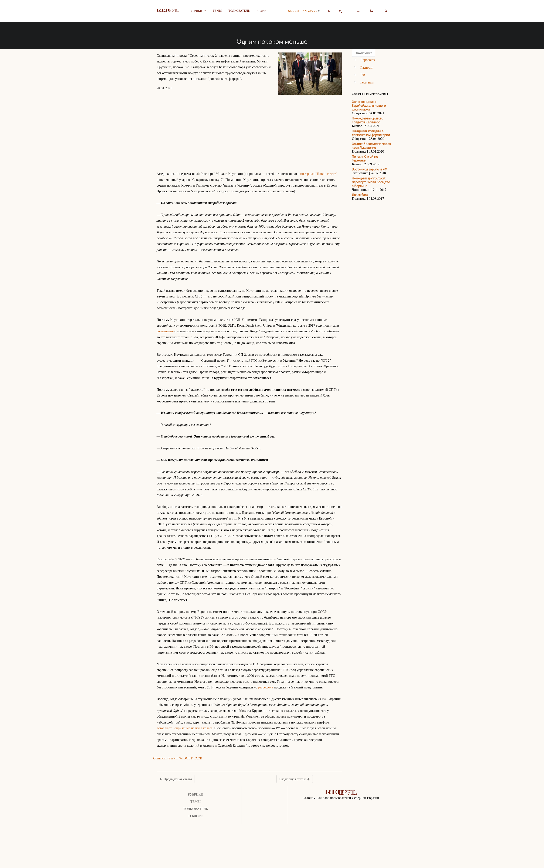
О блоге (195, 816)
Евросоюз (367, 59)
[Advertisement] (249, 128)
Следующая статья (292, 779)
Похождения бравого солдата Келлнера (367, 120)
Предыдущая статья (177, 779)
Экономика (363, 52)
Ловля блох (360, 195)
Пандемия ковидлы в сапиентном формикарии (371, 133)
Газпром (366, 67)
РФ (362, 74)
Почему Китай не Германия (365, 158)
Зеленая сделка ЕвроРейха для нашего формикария (369, 105)
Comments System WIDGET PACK (178, 758)
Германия (367, 82)
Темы (217, 10)
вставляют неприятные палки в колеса (184, 728)
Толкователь (239, 10)
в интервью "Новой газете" (317, 173)
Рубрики (195, 794)
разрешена (265, 687)
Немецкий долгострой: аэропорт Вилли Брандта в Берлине (371, 182)
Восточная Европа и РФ (369, 169)
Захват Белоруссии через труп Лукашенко (371, 145)
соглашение (165, 331)
